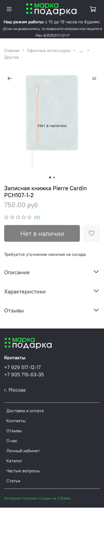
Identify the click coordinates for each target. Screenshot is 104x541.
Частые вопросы (23, 470)
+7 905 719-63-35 (24, 375)
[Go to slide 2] (54, 177)
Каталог (14, 460)
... (81, 50)
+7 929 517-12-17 (22, 367)
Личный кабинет (23, 450)
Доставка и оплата (25, 410)
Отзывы (14, 430)
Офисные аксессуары (48, 50)
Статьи (13, 480)
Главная (11, 50)
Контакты (16, 420)
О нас (11, 440)
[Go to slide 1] (50, 177)
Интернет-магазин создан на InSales (37, 498)
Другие (11, 57)
